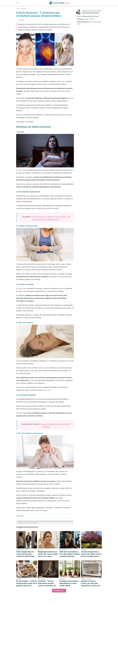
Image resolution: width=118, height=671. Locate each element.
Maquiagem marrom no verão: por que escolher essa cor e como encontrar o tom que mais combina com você (48, 554)
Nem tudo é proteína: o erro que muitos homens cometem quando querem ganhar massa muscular (69, 554)
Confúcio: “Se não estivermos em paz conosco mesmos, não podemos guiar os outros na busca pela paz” (47, 583)
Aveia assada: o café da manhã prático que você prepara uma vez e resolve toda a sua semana (26, 583)
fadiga (20, 288)
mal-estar (47, 390)
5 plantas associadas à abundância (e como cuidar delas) (69, 583)
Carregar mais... (59, 590)
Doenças (23, 8)
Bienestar (62, 550)
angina (63, 81)
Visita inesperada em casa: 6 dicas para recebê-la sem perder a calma (26, 554)
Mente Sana (41, 579)
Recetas (18, 579)
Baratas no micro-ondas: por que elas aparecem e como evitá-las (91, 583)
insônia (20, 170)
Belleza (40, 550)
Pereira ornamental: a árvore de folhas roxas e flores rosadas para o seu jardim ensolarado (91, 554)
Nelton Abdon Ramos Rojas (90, 13)
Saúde (18, 8)
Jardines (84, 550)
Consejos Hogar (21, 550)
